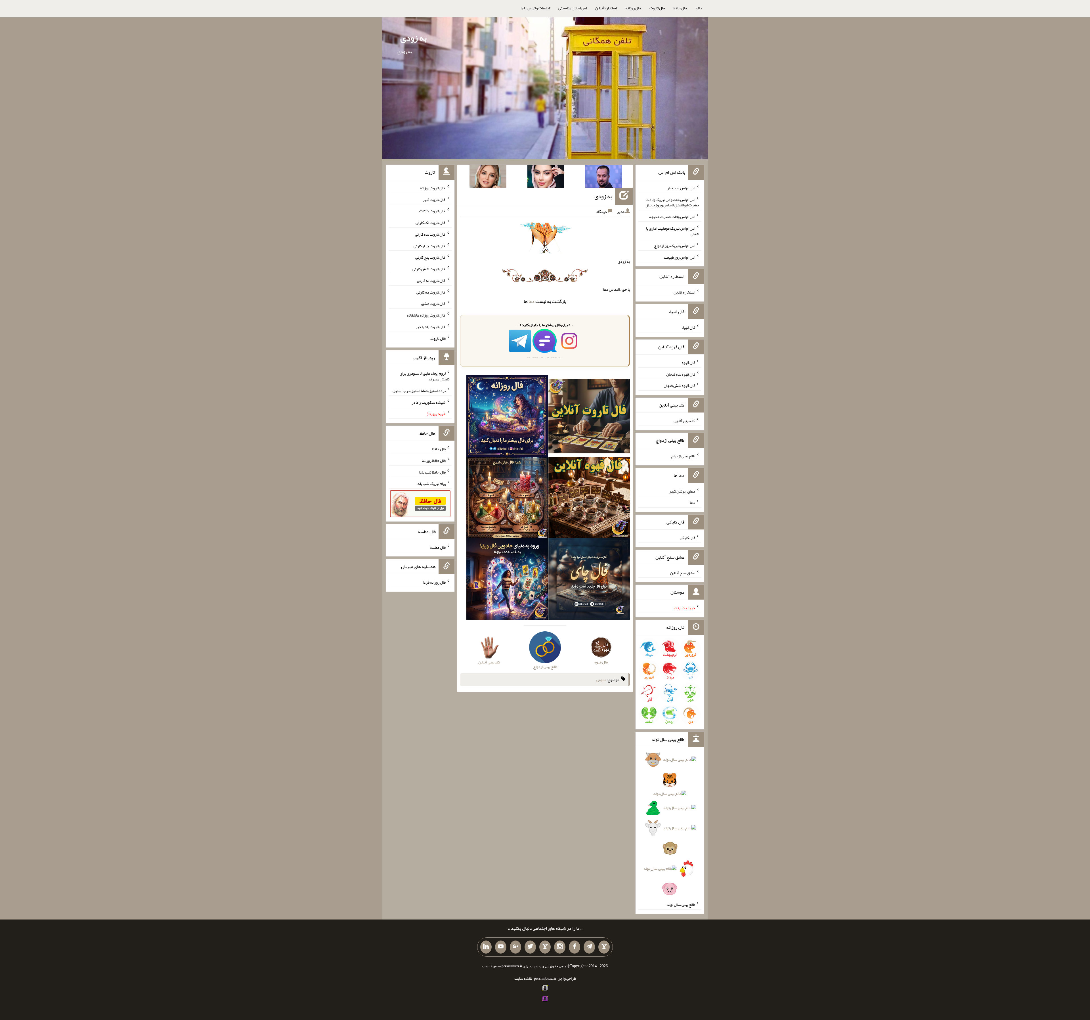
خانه (698, 8)
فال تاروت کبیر (434, 199)
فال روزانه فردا (434, 582)
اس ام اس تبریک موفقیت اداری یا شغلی (672, 231)
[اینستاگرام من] (559, 947)
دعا (531, 301)
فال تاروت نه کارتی (431, 280)
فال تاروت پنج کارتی (430, 257)
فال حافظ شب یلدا (432, 472)
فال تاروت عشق (433, 303)
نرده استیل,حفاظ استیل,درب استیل (419, 391)
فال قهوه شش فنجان (679, 385)
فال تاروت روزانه (433, 188)
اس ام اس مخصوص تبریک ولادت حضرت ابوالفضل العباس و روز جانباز (672, 202)
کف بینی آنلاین (684, 421)
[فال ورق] (507, 580)
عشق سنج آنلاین (682, 573)
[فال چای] (589, 580)
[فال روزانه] (507, 417)
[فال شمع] (507, 499)
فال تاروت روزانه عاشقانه (426, 315)
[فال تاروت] (589, 417)
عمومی (601, 680)
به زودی (413, 37)
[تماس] (545, 947)
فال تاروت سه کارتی (430, 234)
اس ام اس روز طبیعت (679, 257)
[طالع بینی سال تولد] (669, 826)
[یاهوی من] (604, 947)
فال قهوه (688, 362)
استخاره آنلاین (606, 8)
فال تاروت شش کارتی (429, 269)
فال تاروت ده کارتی (431, 292)
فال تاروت (657, 8)
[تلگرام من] (589, 947)
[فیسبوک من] (574, 947)
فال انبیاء (688, 327)
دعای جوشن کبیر (682, 491)
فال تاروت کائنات (432, 211)
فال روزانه (633, 8)
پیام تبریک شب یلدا (431, 483)
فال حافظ (680, 8)
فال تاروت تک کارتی (431, 223)
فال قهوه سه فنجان (680, 374)
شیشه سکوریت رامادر (429, 402)
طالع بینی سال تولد (681, 904)
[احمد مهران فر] (603, 177)
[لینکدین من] (486, 947)
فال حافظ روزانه (434, 460)
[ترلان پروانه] (545, 177)
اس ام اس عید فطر (681, 188)
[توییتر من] (530, 947)
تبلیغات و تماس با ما (535, 8)
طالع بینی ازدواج (683, 456)
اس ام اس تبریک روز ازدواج (674, 246)
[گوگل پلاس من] (515, 947)
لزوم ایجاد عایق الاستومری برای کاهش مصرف (425, 376)
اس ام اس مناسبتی (572, 8)
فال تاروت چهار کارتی (430, 246)
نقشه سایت (523, 978)
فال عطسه (438, 547)
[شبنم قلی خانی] (487, 177)
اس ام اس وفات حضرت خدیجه (672, 217)
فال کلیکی (687, 538)
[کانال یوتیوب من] (500, 947)
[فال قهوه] (589, 499)
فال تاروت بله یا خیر (431, 327)
